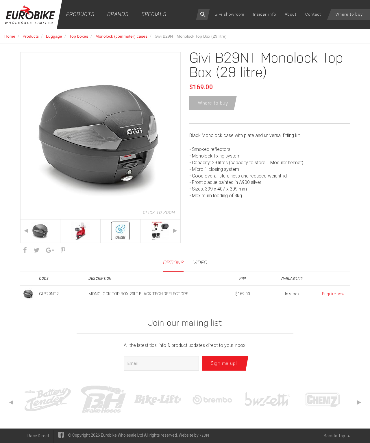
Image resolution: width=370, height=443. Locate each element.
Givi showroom (229, 14)
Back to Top (335, 435)
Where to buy (349, 14)
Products (80, 14)
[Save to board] (63, 250)
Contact (313, 14)
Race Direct (38, 435)
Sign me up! (224, 363)
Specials (153, 14)
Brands (118, 14)
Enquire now (333, 294)
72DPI (204, 435)
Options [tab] (173, 262)
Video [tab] (200, 262)
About (291, 14)
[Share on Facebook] (25, 250)
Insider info (264, 14)
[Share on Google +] (50, 250)
